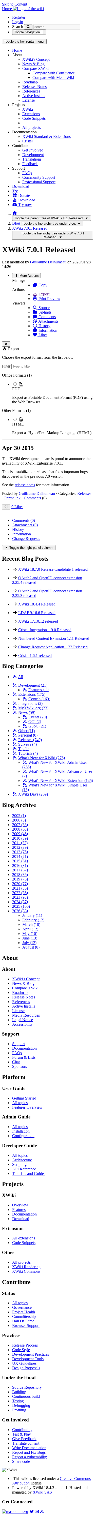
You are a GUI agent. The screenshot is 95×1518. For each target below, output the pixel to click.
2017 (20, 870)
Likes (42, 335)
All (20, 677)
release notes (25, 485)
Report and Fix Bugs (29, 1452)
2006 (19, 820)
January (32, 915)
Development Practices (30, 1354)
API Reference (24, 1169)
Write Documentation (29, 1448)
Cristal (27, 141)
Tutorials (28, 753)
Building (19, 1392)
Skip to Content (14, 4)
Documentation (24, 1048)
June (29, 938)
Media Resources (26, 1015)
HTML (18, 424)
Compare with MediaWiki (53, 77)
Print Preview (48, 298)
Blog (16, 223)
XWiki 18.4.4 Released (36, 604)
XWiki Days (33, 794)
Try (15, 191)
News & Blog (33, 64)
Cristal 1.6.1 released (35, 655)
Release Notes (23, 997)
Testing (18, 1401)
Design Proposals (26, 1368)
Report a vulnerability (29, 1457)
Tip (23, 749)
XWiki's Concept (36, 59)
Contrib (39, 699)
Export (43, 294)
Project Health (23, 1312)
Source (43, 308)
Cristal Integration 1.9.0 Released (44, 630)
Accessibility (22, 1024)
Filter (6, 366)
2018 (20, 874)
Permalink (12, 498)
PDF (16, 389)
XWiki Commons (26, 1271)
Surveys (27, 744)
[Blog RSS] (41, 1511)
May (29, 933)
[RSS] (14, 677)
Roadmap (30, 82)
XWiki (27, 109)
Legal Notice (22, 1020)
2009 (20, 834)
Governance (22, 1307)
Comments (46, 317)
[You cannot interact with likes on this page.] (6, 507)
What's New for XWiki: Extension (60, 780)
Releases (84, 493)
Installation (21, 1131)
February (33, 920)
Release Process (25, 1345)
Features (38, 690)
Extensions (31, 114)
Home (17, 50)
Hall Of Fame (23, 1321)
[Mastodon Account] (15, 1511)
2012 (20, 847)
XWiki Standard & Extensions (46, 136)
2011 (20, 843)
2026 (20, 911)
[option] (52, 393)
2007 (20, 825)
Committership (24, 1316)
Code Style (21, 1350)
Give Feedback (24, 1439)
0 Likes (17, 507)
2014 (20, 856)
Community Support (38, 177)
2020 (20, 884)
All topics (20, 1103)
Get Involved (32, 150)
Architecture (22, 1160)
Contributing (22, 1430)
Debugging (21, 1405)
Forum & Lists (23, 1057)
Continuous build (26, 1396)
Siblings (44, 312)
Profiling (19, 1410)
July (29, 942)
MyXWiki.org (33, 708)
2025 (21, 906)
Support (18, 1044)
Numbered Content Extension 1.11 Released (53, 638)
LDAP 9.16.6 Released (36, 613)
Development (33, 155)
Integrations (30, 703)
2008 (20, 829)
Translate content (25, 1443)
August (31, 947)
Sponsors (19, 1066)
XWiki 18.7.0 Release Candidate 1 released (53, 569)
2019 (20, 879)
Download (20, 186)
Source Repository (27, 1387)
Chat (16, 1062)
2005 (19, 815)
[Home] (14, 213)
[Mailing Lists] (36, 1511)
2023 (20, 897)
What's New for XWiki (41, 758)
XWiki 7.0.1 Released (29, 228)
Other (26, 730)
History (43, 326)
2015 (20, 861)
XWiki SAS (42, 1492)
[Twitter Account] (31, 1511)
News (26, 712)
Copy (42, 285)
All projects (31, 127)
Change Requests (26, 538)
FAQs (27, 173)
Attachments (47, 321)
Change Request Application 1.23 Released (53, 647)
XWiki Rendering (26, 1267)
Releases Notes (34, 86)
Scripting (19, 1164)
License (28, 100)
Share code (21, 1461)
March (31, 924)
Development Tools (28, 1359)
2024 (20, 902)
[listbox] (47, 404)
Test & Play (21, 1434)
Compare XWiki (35, 68)
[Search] (28, 26)
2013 (20, 852)
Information (47, 330)
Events (37, 717)
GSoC (37, 726)
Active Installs (33, 96)
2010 (20, 838)
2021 (20, 888)
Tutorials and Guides (28, 1173)
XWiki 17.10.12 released (38, 621)
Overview (20, 1205)
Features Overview (27, 1107)
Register (18, 17)
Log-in (17, 22)
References (31, 91)
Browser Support (26, 1325)
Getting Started (24, 1098)
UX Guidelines (24, 1363)
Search (17, 26)
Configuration (23, 1136)
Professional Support (38, 182)
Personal (27, 735)
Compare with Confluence (53, 73)
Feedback (30, 164)
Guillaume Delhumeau (48, 262)
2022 (20, 893)
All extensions (23, 1238)
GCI (34, 721)
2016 (20, 865)
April (30, 929)
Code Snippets (34, 118)
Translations (32, 159)
